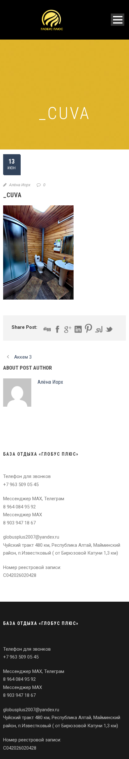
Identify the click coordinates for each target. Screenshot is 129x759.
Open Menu (117, 20)
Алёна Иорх (19, 184)
